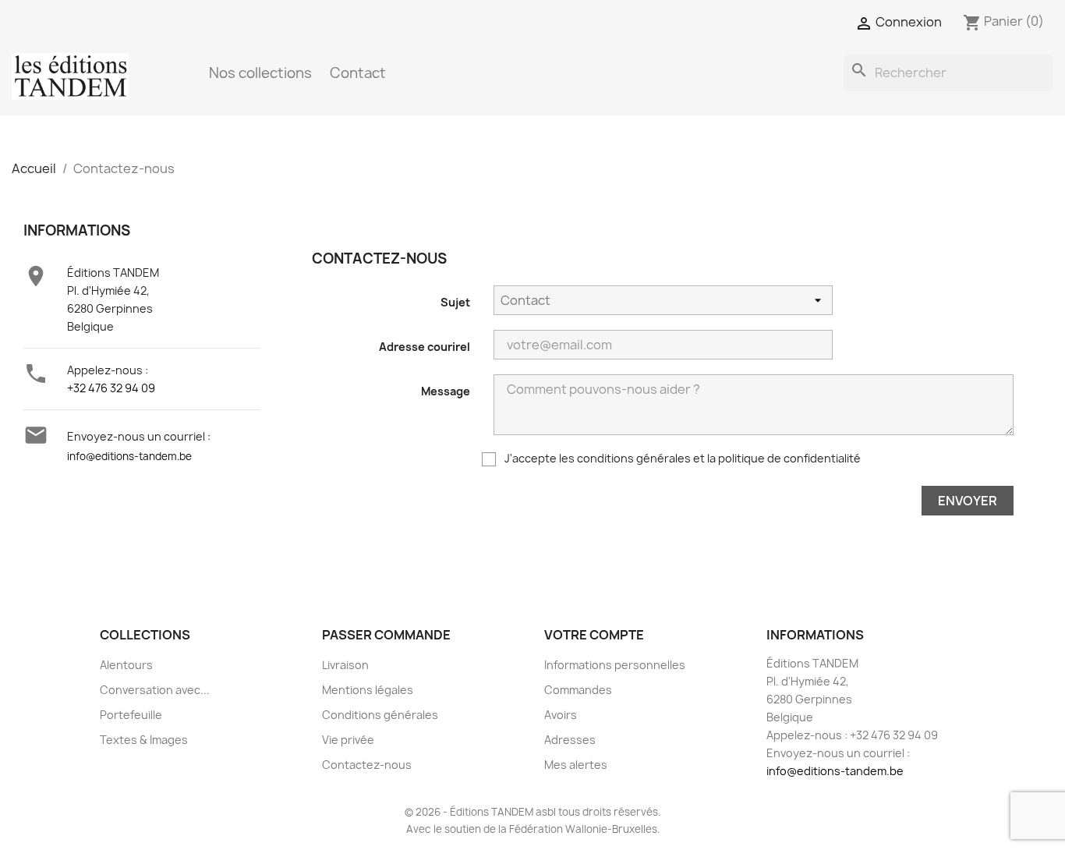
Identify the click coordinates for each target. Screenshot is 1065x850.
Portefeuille (131, 714)
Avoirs (560, 714)
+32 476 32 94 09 (111, 388)
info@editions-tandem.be (129, 456)
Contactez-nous (367, 764)
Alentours (126, 664)
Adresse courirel (424, 346)
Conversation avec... (155, 689)
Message (445, 391)
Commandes (578, 689)
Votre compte (594, 634)
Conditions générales (380, 714)
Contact (358, 73)
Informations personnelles (614, 664)
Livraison (345, 664)
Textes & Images (144, 739)
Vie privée (348, 739)
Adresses (570, 739)
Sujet (455, 302)
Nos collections (260, 73)
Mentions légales (367, 689)
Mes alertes (575, 764)
